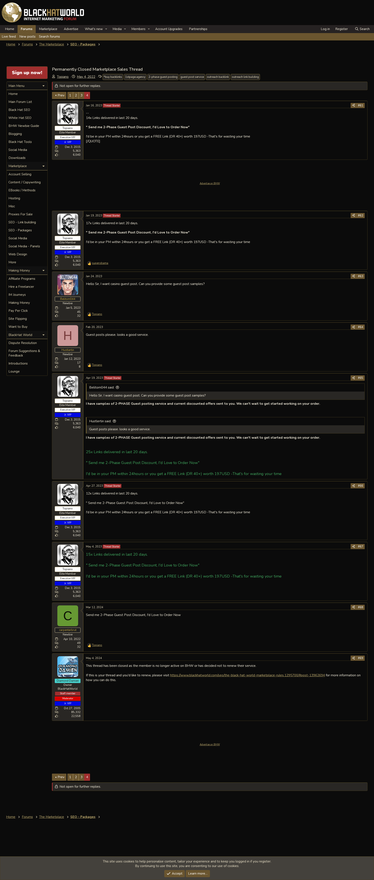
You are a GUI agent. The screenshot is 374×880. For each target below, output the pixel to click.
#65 (360, 378)
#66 (360, 486)
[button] (106, 29)
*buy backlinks (113, 77)
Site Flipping (17, 319)
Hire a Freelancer (21, 287)
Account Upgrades (168, 29)
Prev (61, 95)
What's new (94, 29)
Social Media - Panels (24, 246)
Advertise (71, 29)
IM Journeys (17, 295)
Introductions (18, 363)
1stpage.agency (135, 77)
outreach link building (245, 77)
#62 (360, 216)
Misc (11, 206)
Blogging (15, 134)
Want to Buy (17, 327)
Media (117, 29)
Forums (26, 29)
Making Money (19, 303)
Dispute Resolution (22, 343)
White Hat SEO (19, 118)
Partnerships (198, 29)
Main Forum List (20, 102)
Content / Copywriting (24, 182)
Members (138, 29)
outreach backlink (218, 77)
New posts (27, 36)
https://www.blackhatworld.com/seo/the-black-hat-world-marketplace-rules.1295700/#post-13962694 (247, 675)
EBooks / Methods (21, 190)
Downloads (17, 158)
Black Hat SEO (19, 110)
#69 (360, 658)
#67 (360, 547)
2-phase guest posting (162, 77)
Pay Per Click (18, 311)
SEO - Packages (20, 230)
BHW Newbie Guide (23, 126)
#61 (360, 105)
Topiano (63, 77)
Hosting (14, 198)
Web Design (17, 254)
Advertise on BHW (210, 183)
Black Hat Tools (20, 142)
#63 (360, 276)
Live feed (9, 36)
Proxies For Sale (20, 214)
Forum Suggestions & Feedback (24, 353)
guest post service (192, 77)
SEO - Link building (22, 222)
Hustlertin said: (100, 421)
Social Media (17, 150)
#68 (360, 607)
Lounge (14, 371)
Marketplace (48, 29)
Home (9, 29)
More (12, 262)
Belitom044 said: (101, 387)
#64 (360, 327)
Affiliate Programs (21, 279)
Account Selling (19, 174)
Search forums (49, 36)
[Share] (353, 105)
